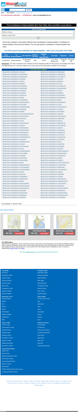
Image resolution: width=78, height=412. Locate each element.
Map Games (40, 338)
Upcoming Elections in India (9, 372)
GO (38, 38)
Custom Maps (41, 324)
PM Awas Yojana (6, 364)
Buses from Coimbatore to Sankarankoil (53, 153)
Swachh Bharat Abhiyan (8, 361)
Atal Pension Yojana (7, 358)
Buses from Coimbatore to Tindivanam (53, 155)
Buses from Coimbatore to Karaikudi (52, 146)
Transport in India (42, 270)
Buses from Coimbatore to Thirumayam (53, 183)
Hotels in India (6, 324)
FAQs (31, 381)
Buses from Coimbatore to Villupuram (53, 167)
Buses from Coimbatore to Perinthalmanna (16, 137)
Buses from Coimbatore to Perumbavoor (54, 107)
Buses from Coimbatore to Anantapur (15, 195)
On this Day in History (43, 330)
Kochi (39, 319)
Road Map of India (42, 272)
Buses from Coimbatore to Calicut (13, 81)
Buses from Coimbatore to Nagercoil (14, 95)
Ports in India (41, 291)
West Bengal (5, 312)
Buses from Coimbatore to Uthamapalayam (55, 151)
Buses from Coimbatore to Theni (13, 120)
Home (2, 12)
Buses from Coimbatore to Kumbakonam (16, 130)
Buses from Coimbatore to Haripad (52, 113)
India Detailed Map (39, 231)
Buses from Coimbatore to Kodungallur (15, 160)
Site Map (44, 383)
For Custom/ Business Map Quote (10, 15)
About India (5, 270)
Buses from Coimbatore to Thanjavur (52, 139)
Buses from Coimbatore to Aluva (13, 162)
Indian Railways (41, 278)
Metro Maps (40, 280)
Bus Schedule (10, 12)
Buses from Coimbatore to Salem (13, 97)
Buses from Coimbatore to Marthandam (15, 127)
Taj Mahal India (6, 332)
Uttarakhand (5, 317)
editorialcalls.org (31, 252)
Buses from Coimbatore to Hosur (13, 148)
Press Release (56, 383)
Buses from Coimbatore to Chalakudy (53, 130)
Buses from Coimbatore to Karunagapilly (16, 183)
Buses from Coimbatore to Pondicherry (53, 97)
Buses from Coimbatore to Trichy (51, 104)
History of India (6, 278)
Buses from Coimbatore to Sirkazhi (52, 160)
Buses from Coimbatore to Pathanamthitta (16, 107)
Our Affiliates (37, 381)
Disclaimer (26, 381)
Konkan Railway (42, 293)
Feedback (33, 383)
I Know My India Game (43, 345)
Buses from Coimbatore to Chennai (14, 79)
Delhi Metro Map (42, 283)
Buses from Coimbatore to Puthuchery (15, 192)
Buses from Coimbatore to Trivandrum (53, 76)
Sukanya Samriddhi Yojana (9, 356)
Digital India (5, 351)
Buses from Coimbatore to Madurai (52, 93)
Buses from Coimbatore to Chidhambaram (16, 151)
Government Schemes (8, 349)
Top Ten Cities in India (43, 298)
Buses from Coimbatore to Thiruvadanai (16, 146)
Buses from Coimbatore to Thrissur (52, 109)
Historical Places (6, 330)
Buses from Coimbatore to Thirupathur (15, 153)
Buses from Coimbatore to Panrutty (14, 174)
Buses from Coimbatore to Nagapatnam (15, 132)
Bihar (3, 319)
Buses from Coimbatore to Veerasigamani (16, 185)
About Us (21, 383)
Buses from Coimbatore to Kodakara (52, 185)
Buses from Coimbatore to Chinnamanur (16, 123)
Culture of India (6, 283)
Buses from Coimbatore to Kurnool (52, 79)
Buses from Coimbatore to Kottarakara (53, 102)
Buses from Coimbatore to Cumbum (14, 118)
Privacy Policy (13, 248)
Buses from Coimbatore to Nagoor (52, 127)
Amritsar (39, 317)
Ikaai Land (40, 340)
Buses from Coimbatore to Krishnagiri (15, 158)
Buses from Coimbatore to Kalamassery (53, 178)
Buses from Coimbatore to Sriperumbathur (54, 188)
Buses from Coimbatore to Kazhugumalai (54, 192)
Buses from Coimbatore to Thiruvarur (53, 134)
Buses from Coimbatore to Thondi (14, 144)
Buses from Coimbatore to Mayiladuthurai (16, 165)
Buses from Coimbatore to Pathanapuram (16, 141)
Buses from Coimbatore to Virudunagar (53, 165)
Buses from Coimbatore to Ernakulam (15, 86)
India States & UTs (7, 296)
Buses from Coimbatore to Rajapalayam (16, 134)
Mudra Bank (5, 366)
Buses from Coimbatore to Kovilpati (14, 155)
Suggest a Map (45, 381)
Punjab (4, 306)
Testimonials (9, 381)
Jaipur (39, 309)
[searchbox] (17, 10)
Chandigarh (40, 312)
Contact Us (27, 383)
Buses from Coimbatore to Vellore (51, 158)
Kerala (4, 309)
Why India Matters (7, 293)
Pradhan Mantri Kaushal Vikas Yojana (12, 369)
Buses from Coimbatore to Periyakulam (53, 125)
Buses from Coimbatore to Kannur (52, 120)
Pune (38, 306)
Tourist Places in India (8, 327)
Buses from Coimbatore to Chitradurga (53, 137)
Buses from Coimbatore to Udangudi (52, 118)
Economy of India (6, 280)
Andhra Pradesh (6, 298)
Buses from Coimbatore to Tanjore (14, 125)
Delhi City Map (14, 231)
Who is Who (5, 286)
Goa (3, 304)
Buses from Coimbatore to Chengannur (53, 116)
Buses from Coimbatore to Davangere (53, 74)
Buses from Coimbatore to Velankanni (53, 132)
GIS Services (41, 327)
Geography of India (7, 275)
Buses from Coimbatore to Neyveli (52, 172)
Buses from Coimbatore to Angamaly (14, 109)
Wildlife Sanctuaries (7, 343)
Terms (23, 248)
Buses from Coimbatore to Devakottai (53, 95)
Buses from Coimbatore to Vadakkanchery (54, 181)
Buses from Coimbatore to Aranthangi (15, 88)
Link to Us (49, 383)
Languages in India (7, 288)
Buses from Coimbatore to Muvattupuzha (16, 102)
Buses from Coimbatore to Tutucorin (14, 139)
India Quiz (40, 343)
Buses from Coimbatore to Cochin (51, 83)
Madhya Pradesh (6, 314)
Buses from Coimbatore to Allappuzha (15, 76)
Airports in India (41, 288)
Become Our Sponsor (55, 381)
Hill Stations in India (7, 338)
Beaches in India (6, 340)
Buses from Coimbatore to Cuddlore (14, 93)
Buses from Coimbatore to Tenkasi (52, 176)
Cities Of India (41, 296)
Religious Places (6, 335)
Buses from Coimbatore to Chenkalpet (53, 197)
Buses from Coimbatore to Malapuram (53, 190)
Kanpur (39, 314)
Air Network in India (42, 286)
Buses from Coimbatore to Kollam (13, 111)
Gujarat (4, 301)
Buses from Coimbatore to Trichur (51, 90)
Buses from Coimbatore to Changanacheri (54, 195)
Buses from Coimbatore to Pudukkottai (15, 100)
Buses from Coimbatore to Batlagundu (53, 123)
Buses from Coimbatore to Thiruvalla (14, 104)
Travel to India (6, 322)
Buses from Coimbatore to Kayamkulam (53, 88)
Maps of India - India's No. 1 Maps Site (3, 4)
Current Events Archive (43, 332)
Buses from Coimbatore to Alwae (13, 172)
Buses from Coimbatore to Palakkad (52, 174)
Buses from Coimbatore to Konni (51, 141)
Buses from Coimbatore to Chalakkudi (15, 176)
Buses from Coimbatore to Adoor (51, 100)
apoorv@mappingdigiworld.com (42, 15)
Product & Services (43, 322)
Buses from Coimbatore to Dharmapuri (15, 178)
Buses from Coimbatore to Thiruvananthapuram (18, 113)
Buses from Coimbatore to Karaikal (52, 148)
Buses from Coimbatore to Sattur (13, 181)
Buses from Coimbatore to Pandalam (52, 111)
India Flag (4, 272)
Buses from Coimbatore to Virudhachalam (16, 169)
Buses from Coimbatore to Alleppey (52, 81)
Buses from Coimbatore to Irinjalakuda (53, 86)
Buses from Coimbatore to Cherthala (52, 144)
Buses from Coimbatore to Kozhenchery (16, 116)
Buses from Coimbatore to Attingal (14, 83)
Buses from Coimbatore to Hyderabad (15, 74)
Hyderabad (40, 304)
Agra (38, 301)
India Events (40, 335)
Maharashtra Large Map (64, 231)
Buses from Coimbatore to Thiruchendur (54, 169)
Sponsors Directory (18, 381)
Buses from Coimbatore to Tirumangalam (16, 167)
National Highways (42, 275)
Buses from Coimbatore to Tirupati (14, 72)
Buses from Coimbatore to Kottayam (14, 90)
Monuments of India (7, 345)
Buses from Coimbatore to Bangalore (53, 72)
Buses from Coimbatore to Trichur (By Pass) (55, 162)
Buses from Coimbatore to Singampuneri (16, 188)
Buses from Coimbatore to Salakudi (14, 197)
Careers (38, 383)
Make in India (5, 353)
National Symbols (7, 291)
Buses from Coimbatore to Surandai (14, 190)
